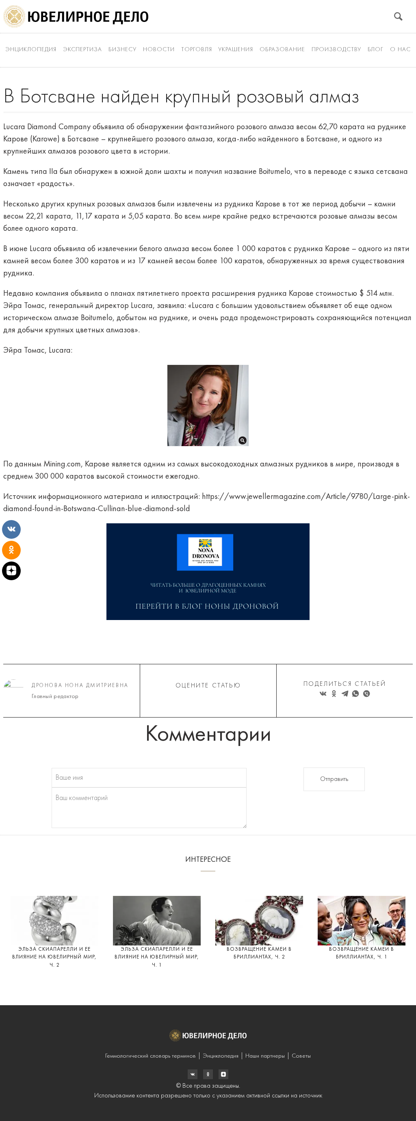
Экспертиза (82, 50)
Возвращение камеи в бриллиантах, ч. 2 (259, 953)
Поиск (398, 16)
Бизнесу (122, 50)
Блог (376, 50)
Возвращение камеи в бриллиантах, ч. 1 (361, 953)
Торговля (196, 50)
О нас (400, 50)
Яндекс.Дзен (223, 1074)
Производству (336, 50)
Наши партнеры (265, 1056)
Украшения (235, 50)
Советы (301, 1056)
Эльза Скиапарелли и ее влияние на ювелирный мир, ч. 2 (54, 957)
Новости (159, 50)
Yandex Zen (208, 1074)
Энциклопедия (30, 50)
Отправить (334, 779)
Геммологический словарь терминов (150, 1056)
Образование (282, 50)
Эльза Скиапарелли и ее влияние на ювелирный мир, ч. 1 (157, 957)
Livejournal (192, 1074)
